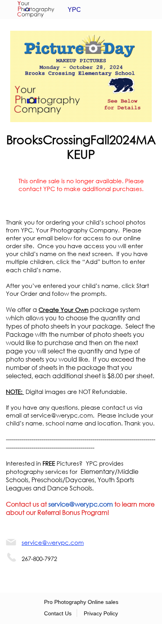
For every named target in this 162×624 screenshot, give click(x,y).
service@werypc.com (80, 504)
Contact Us (58, 613)
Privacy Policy (101, 613)
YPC (74, 9)
